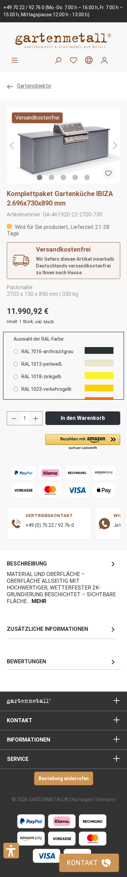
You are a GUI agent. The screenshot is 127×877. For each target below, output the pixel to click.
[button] (82, 442)
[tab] (62, 581)
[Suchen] (58, 60)
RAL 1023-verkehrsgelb (46, 389)
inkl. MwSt (44, 322)
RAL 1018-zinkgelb (41, 376)
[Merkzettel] (73, 60)
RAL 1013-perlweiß (41, 364)
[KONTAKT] (89, 863)
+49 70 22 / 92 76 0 (23, 7)
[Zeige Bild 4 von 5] (75, 177)
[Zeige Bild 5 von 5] (87, 177)
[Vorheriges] (12, 145)
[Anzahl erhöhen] (36, 418)
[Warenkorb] (116, 57)
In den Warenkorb (83, 418)
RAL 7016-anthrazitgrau (47, 351)
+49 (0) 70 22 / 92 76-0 (49, 525)
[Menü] (14, 60)
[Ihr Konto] (104, 60)
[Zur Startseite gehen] (63, 40)
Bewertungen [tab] (26, 661)
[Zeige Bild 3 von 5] (63, 177)
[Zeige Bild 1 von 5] (39, 177)
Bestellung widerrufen (64, 778)
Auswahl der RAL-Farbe (39, 339)
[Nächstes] (115, 145)
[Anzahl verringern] (14, 418)
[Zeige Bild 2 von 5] (51, 177)
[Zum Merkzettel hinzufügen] (108, 173)
